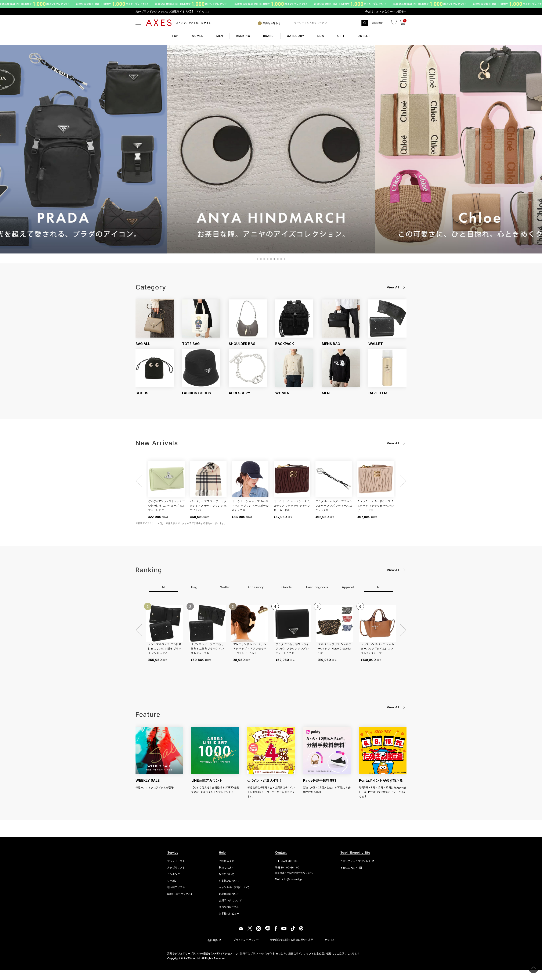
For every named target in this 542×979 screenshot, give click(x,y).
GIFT (341, 35)
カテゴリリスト (176, 867)
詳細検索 (377, 23)
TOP (175, 35)
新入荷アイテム (176, 887)
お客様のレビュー (229, 913)
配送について (226, 874)
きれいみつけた (349, 868)
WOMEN (197, 35)
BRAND (268, 35)
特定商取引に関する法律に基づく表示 (291, 939)
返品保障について (229, 893)
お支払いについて (229, 880)
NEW (321, 35)
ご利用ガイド (226, 861)
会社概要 (212, 940)
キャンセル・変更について (234, 887)
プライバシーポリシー (246, 939)
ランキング (173, 874)
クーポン (172, 880)
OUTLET (364, 35)
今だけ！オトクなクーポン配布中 (385, 11)
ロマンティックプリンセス (355, 861)
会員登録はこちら (229, 907)
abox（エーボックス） (180, 893)
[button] (140, 480)
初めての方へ (226, 867)
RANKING (243, 35)
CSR (327, 940)
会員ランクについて (230, 900)
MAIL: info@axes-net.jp (288, 879)
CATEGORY (295, 35)
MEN (219, 35)
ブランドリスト (176, 861)
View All (393, 287)
